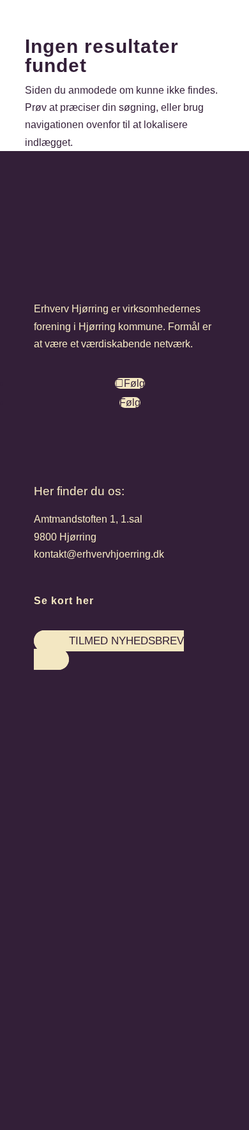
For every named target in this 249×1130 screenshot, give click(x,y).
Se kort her (64, 600)
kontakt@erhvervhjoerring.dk (99, 554)
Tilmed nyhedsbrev (126, 641)
